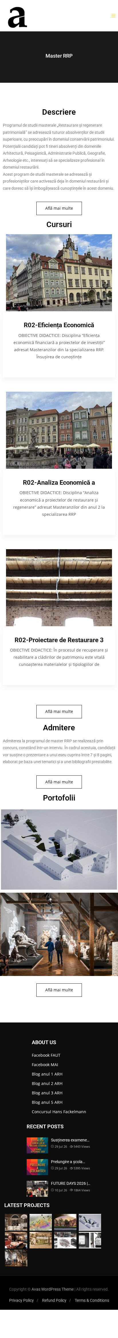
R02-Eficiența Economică (59, 325)
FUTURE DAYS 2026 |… (70, 1183)
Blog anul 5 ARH (47, 1102)
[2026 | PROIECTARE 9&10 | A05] (41, 1240)
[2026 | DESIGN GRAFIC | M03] (90, 1240)
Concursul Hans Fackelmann (59, 1111)
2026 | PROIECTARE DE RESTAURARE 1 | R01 (59, 827)
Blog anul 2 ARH (47, 1083)
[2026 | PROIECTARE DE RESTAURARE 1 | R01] (90, 1222)
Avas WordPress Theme (53, 1289)
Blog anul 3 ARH (47, 1093)
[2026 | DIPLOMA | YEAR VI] (65, 1222)
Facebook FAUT (46, 1055)
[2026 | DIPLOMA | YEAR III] (16, 1222)
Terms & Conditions (92, 1300)
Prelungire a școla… (68, 1161)
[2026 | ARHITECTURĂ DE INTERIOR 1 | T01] (16, 1240)
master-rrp (59, 832)
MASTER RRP (59, 364)
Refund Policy (54, 1300)
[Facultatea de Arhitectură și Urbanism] (18, 15)
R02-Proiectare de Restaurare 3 (59, 640)
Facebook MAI (45, 1064)
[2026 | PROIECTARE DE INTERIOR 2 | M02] (65, 1240)
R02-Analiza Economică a (59, 482)
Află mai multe (59, 208)
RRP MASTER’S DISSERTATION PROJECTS (59, 912)
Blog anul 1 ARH (47, 1074)
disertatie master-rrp (59, 917)
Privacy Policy (21, 1300)
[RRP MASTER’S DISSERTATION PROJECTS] (16, 1258)
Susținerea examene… (70, 1140)
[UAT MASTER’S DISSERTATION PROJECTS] (41, 1222)
